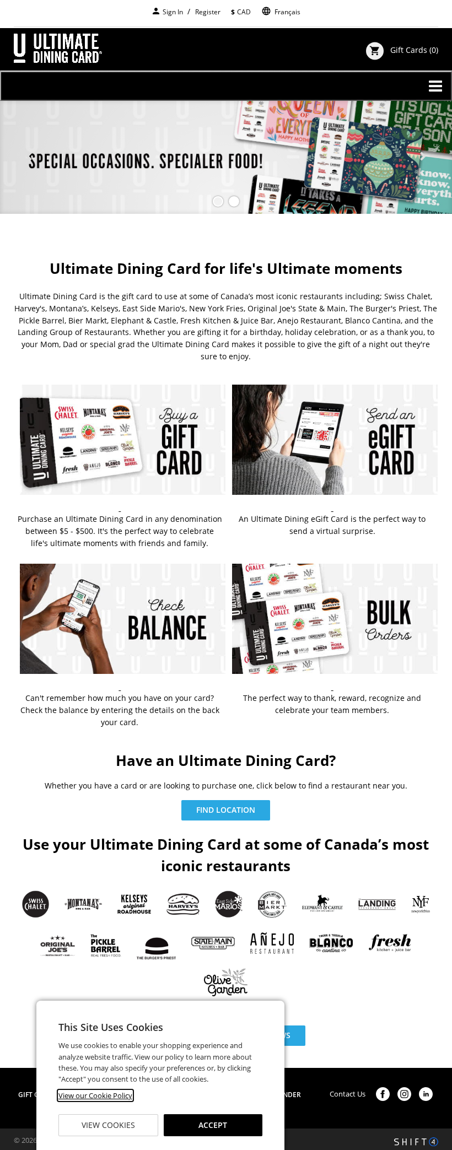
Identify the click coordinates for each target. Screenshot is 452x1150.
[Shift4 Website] (416, 1141)
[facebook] (383, 1094)
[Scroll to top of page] (431, 1037)
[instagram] (404, 1094)
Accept (212, 1125)
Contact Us (347, 1094)
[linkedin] (426, 1094)
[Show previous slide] (29, 157)
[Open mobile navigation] (226, 86)
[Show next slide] (423, 157)
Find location (225, 810)
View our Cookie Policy (95, 1095)
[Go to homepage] (58, 48)
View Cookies (108, 1125)
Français (287, 12)
